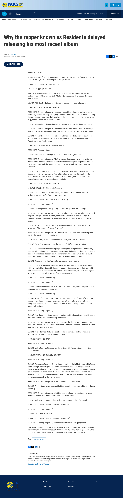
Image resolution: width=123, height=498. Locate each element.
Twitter (96, 482)
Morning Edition (39, 439)
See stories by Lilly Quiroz (38, 464)
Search (109, 20)
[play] (4, 14)
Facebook (71, 486)
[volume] (10, 14)
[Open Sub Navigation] (54, 20)
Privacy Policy (47, 486)
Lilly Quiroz (13, 54)
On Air (70, 20)
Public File (71, 482)
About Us (46, 482)
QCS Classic (12, 20)
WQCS (4, 20)
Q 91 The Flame (25, 20)
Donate (116, 5)
